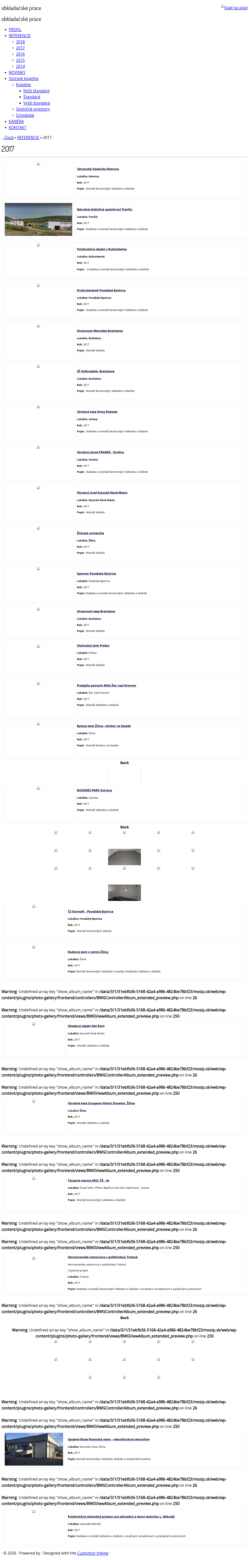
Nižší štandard (36, 90)
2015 (20, 60)
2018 (20, 41)
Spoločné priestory (33, 109)
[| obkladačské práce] (234, 7)
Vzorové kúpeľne (23, 78)
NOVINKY (17, 72)
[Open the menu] (2, 138)
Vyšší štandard (36, 103)
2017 (20, 47)
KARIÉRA (16, 121)
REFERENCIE (20, 35)
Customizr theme (92, 1553)
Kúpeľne (23, 84)
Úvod (9, 137)
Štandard (31, 96)
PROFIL (15, 29)
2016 (20, 54)
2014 (20, 66)
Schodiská (25, 115)
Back (124, 762)
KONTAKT (17, 127)
